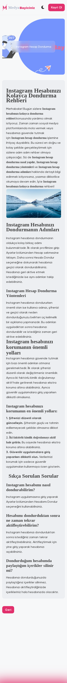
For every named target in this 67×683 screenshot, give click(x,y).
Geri (8, 610)
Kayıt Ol (56, 7)
